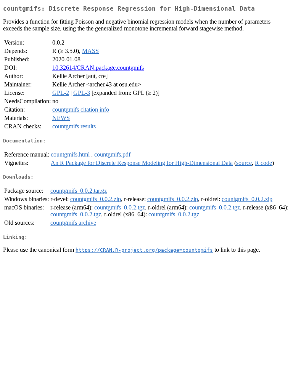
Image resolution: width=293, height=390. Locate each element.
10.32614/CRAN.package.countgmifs (98, 67)
